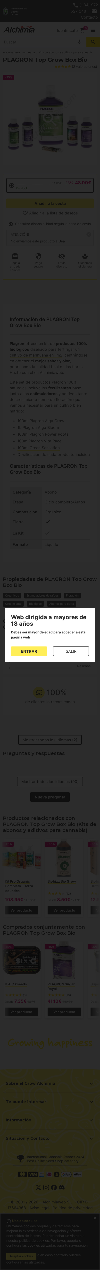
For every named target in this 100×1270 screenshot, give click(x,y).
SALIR (71, 651)
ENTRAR (29, 651)
